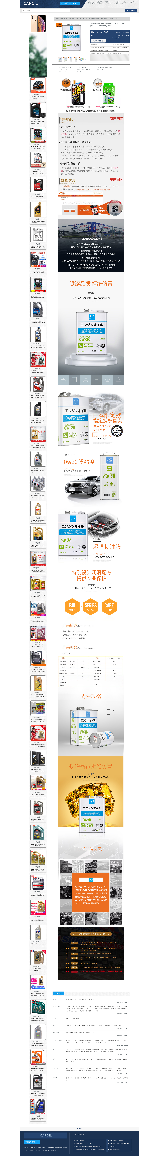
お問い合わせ (131, 10)
